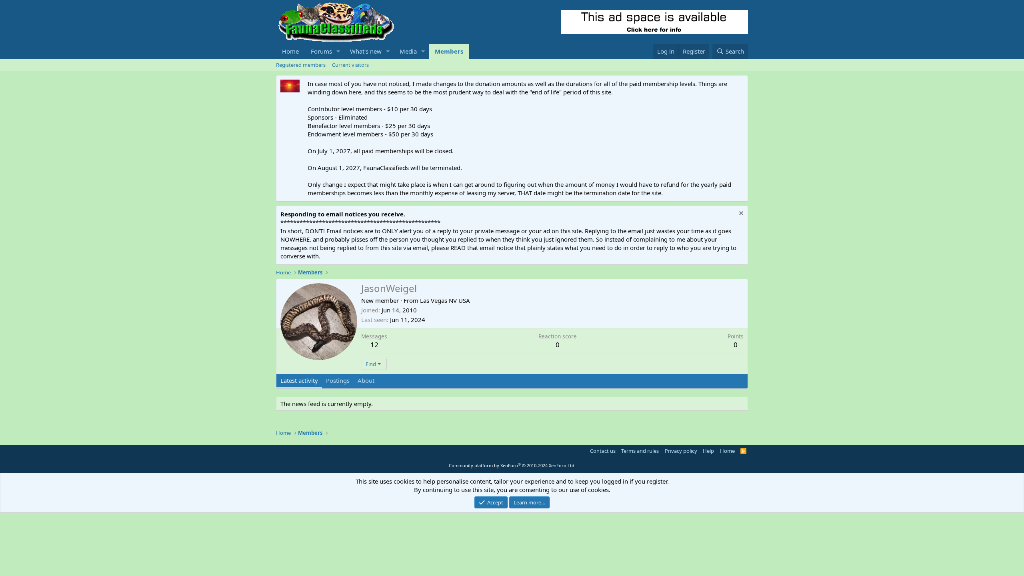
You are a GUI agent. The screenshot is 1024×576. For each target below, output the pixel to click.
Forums (321, 51)
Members (449, 51)
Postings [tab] (338, 380)
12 (374, 344)
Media (408, 51)
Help (708, 450)
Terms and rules (640, 450)
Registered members (301, 64)
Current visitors (350, 64)
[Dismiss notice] (740, 214)
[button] (338, 51)
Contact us (603, 450)
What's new (366, 51)
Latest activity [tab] (299, 380)
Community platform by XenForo (512, 465)
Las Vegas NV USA (445, 300)
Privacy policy (681, 450)
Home (290, 51)
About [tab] (366, 380)
